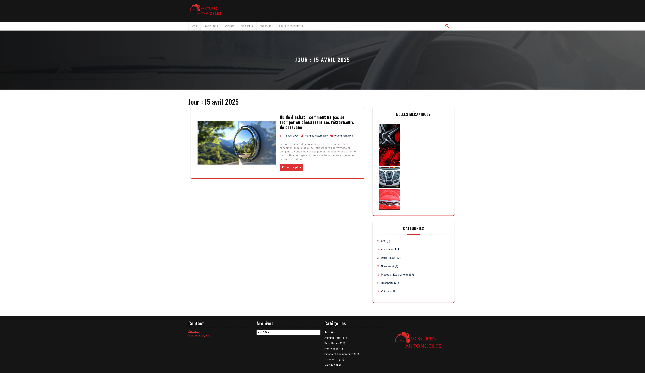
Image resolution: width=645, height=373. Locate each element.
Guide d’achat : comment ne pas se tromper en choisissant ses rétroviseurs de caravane (317, 122)
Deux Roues (247, 26)
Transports (266, 26)
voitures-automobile (316, 135)
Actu (194, 26)
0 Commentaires (343, 135)
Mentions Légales (199, 335)
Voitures (229, 26)
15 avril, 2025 (291, 135)
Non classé (387, 266)
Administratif (210, 26)
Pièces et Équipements (291, 26)
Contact (193, 331)
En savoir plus (291, 167)
